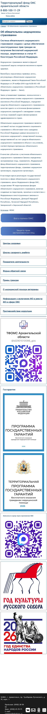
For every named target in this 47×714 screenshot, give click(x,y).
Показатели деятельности (16, 262)
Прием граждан (11, 280)
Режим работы (10, 16)
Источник (4, 210)
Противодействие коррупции (17, 311)
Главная (3, 26)
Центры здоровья (11, 243)
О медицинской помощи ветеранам (20, 289)
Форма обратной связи (14, 271)
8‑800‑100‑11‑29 (10, 10)
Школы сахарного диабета (16, 252)
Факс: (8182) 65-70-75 (13, 709)
